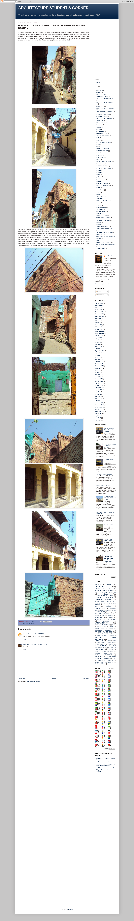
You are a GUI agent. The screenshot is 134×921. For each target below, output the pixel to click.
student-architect (101, 211)
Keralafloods (100, 164)
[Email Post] (41, 621)
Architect (98, 92)
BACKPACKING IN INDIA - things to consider (109, 429)
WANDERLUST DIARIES (103, 242)
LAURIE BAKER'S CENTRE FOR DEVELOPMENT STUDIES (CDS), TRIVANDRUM (109, 558)
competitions (100, 131)
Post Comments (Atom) (33, 681)
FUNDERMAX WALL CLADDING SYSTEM (110, 445)
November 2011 (99, 407)
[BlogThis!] (46, 621)
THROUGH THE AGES (29, 624)
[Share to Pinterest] (51, 621)
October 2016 (99, 335)
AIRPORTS (99, 90)
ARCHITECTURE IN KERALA (104, 112)
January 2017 (99, 329)
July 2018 (97, 307)
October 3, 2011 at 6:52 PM (39, 644)
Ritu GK (25, 634)
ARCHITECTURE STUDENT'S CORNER (53, 8)
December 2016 (99, 331)
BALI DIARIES (100, 122)
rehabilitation (100, 190)
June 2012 (98, 394)
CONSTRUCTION (101, 133)
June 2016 (98, 342)
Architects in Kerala (102, 96)
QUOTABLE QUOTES (102, 183)
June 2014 (98, 372)
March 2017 (98, 325)
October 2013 (99, 381)
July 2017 (97, 320)
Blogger (70, 909)
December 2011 (99, 405)
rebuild (98, 187)
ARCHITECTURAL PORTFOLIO (105, 98)
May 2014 (98, 374)
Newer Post (22, 678)
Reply (24, 639)
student (98, 205)
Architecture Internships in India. (105, 767)
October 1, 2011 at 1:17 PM (36, 634)
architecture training (102, 116)
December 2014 (99, 363)
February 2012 (99, 400)
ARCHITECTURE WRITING (104, 118)
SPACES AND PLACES (103, 200)
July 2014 (97, 370)
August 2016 (98, 338)
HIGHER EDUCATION (102, 148)
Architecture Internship (102, 762)
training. (98, 224)
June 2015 (98, 357)
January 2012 (99, 402)
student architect (101, 207)
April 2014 (98, 376)
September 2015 (99, 351)
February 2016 (99, 348)
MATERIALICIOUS (101, 166)
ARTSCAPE (99, 120)
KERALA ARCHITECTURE (103, 161)
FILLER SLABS (108, 525)
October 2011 (99, 409)
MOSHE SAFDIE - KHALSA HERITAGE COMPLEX (109, 498)
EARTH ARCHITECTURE (103, 142)
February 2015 (99, 361)
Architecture (99, 106)
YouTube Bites (100, 248)
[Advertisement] (105, 48)
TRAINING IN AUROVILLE (104, 474)
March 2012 (98, 398)
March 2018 (98, 309)
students (98, 213)
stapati (98, 203)
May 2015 (98, 359)
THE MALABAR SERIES (103, 218)
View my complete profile (102, 284)
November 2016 (99, 333)
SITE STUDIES (100, 196)
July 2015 (97, 355)
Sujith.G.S (26, 644)
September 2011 (99, 411)
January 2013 (99, 385)
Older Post (86, 678)
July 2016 (97, 340)
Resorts (98, 192)
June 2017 (98, 322)
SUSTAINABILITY (101, 216)
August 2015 (98, 353)
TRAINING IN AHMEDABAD (108, 540)
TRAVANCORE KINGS (102, 226)
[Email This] (44, 621)
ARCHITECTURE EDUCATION (105, 108)
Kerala (98, 159)
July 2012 (97, 392)
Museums (99, 172)
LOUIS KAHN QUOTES (103, 485)
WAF (97, 240)
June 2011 (98, 418)
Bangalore (99, 125)
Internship (99, 155)
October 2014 (99, 366)
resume (98, 194)
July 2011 (97, 415)
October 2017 (99, 314)
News (98, 174)
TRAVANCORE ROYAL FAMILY (105, 228)
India (97, 153)
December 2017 (99, 312)
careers (98, 127)
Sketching (99, 198)
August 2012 (98, 389)
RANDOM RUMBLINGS (103, 185)
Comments (100, 294)
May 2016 (98, 344)
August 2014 (98, 368)
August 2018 (98, 305)
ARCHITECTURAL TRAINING (104, 102)
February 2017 (99, 327)
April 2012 (98, 396)
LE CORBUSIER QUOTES (108, 460)
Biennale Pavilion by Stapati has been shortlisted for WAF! (105, 764)
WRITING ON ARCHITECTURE (105, 245)
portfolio (98, 177)
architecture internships (103, 114)
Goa (97, 146)
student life (99, 209)
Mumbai (98, 170)
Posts (99, 291)
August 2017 (98, 318)
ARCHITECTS (100, 94)
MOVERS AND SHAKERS (103, 168)
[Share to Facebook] (49, 621)
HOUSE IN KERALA (102, 151)
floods (98, 144)
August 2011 (98, 413)
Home (54, 678)
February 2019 (99, 303)
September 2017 (99, 316)
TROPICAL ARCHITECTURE (104, 232)
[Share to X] (48, 621)
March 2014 (98, 379)
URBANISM (99, 234)
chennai (98, 129)
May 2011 (97, 420)
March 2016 (98, 346)
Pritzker (98, 181)
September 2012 (99, 387)
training (98, 222)
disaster (98, 140)
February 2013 (99, 383)
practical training (101, 179)
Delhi (97, 138)
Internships (99, 157)
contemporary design (102, 135)
